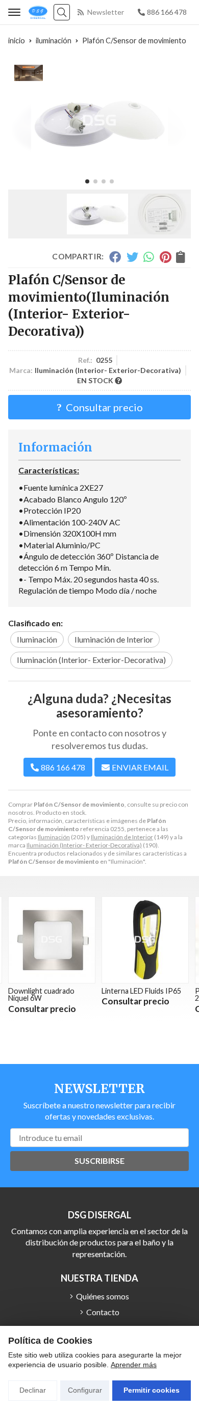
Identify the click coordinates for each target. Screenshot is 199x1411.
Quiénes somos (102, 1296)
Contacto (102, 1312)
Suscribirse (99, 1160)
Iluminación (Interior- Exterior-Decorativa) (84, 845)
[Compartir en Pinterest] (165, 256)
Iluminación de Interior (122, 837)
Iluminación (54, 837)
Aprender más (134, 1365)
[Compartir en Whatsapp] (149, 256)
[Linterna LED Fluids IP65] (65, 940)
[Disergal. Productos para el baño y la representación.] (38, 12)
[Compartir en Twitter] (132, 256)
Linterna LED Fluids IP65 (62, 991)
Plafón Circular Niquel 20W (150, 994)
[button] (87, 181)
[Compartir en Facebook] (115, 256)
